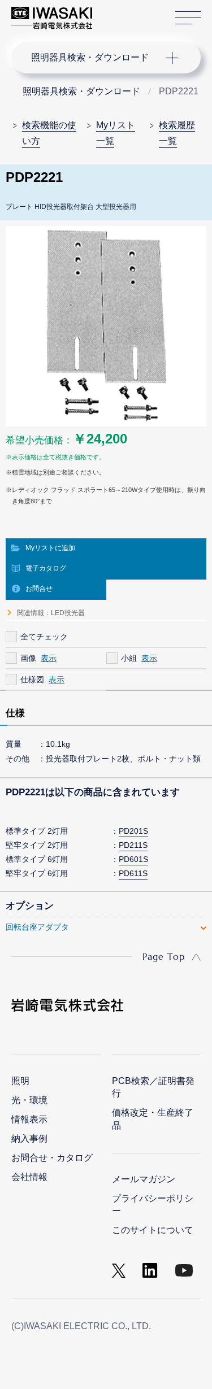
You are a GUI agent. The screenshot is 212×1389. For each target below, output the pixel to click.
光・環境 (29, 1100)
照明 (20, 1081)
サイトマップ (188, 18)
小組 (129, 658)
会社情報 (29, 1177)
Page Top (163, 956)
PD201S (133, 830)
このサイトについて (152, 1230)
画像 (28, 658)
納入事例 (29, 1138)
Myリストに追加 (50, 548)
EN (130, 12)
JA (114, 12)
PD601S (133, 859)
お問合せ (39, 589)
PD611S (133, 873)
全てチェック (44, 636)
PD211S (133, 845)
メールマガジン (143, 1179)
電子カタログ (45, 568)
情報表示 (29, 1119)
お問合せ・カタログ (52, 1157)
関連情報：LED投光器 (51, 613)
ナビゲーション (95, 57)
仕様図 (32, 679)
